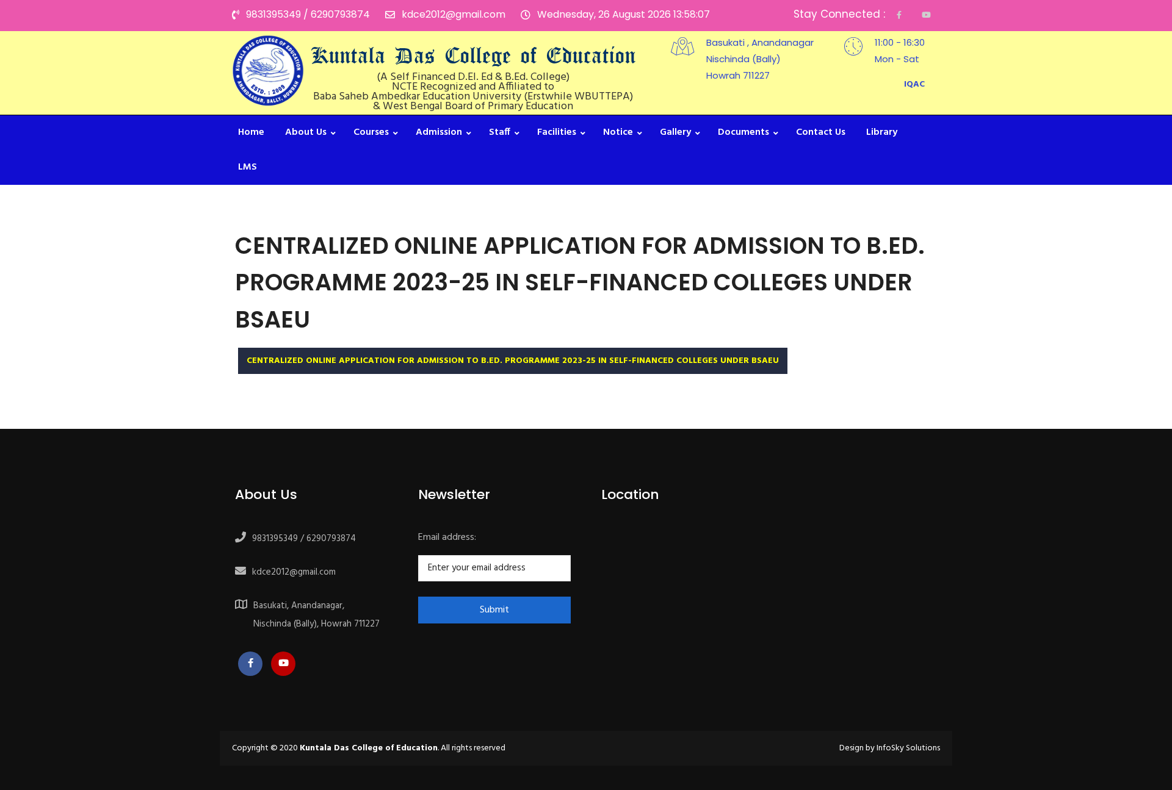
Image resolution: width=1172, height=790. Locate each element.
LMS (247, 167)
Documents (743, 132)
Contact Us (820, 132)
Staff (499, 132)
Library (881, 132)
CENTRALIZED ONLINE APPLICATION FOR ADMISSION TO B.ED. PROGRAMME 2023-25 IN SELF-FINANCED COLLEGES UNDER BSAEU (513, 361)
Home (251, 132)
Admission (439, 132)
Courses (371, 132)
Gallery (675, 132)
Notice (618, 132)
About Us (306, 132)
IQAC (914, 84)
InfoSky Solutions (908, 748)
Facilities (556, 132)
